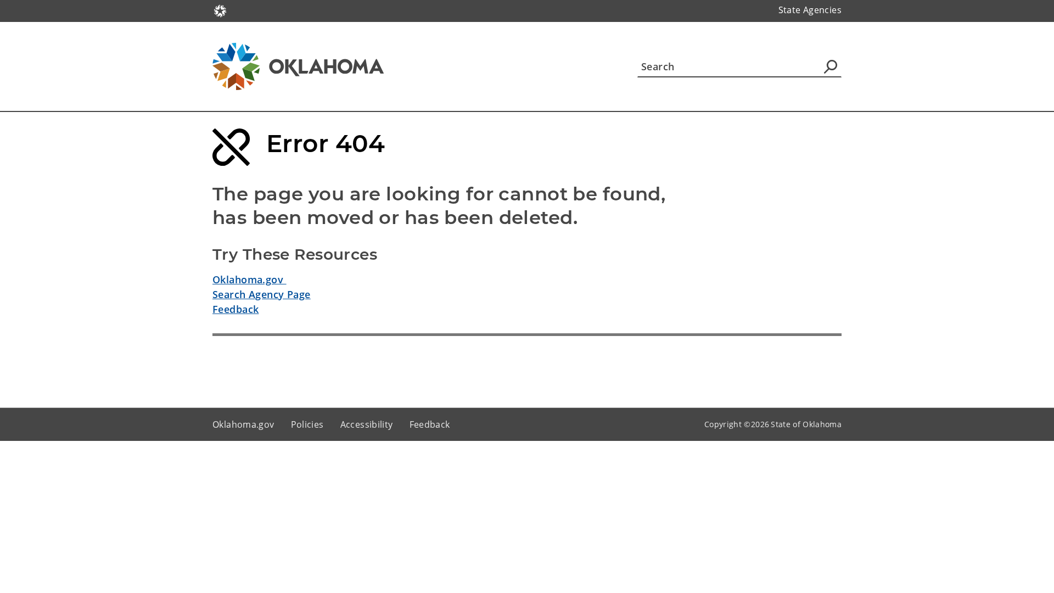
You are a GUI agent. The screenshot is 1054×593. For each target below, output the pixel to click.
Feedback (235, 309)
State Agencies (810, 10)
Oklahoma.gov (249, 279)
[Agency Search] (831, 66)
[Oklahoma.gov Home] (220, 9)
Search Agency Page (261, 294)
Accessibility (366, 424)
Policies (307, 424)
